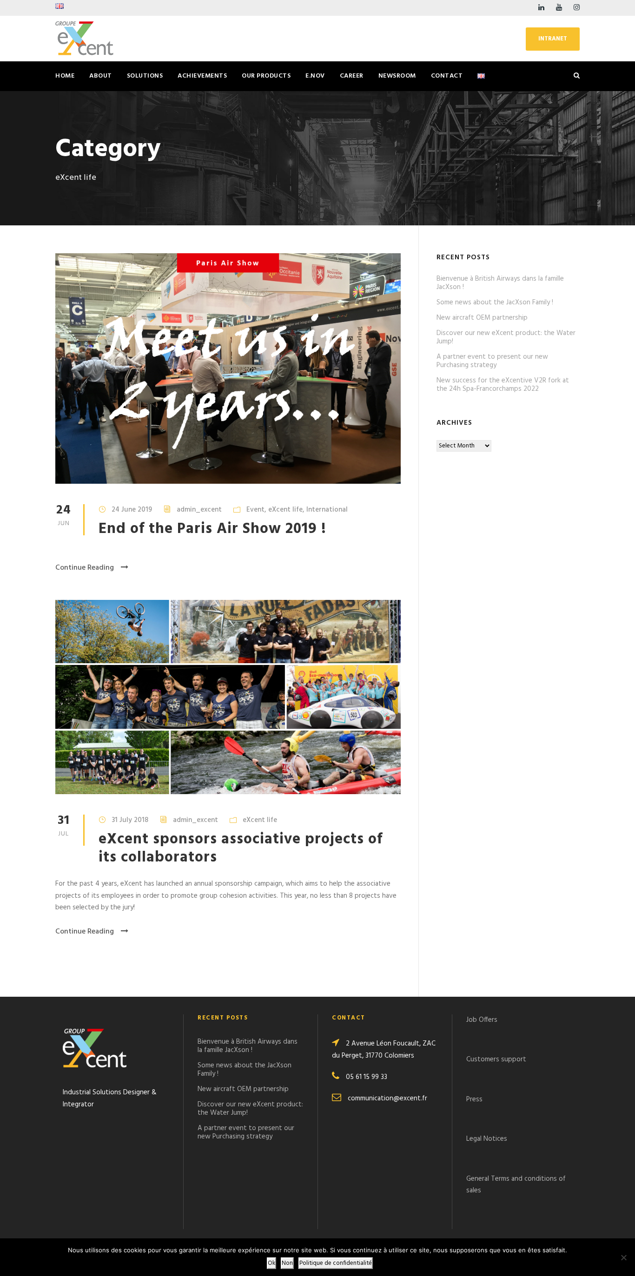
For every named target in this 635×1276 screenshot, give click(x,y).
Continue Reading (84, 568)
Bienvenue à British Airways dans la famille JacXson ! (500, 283)
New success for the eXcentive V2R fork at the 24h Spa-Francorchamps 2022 (503, 385)
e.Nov (315, 76)
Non (287, 1263)
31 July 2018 (130, 820)
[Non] (623, 1257)
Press (474, 1099)
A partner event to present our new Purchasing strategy (492, 361)
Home (64, 76)
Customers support (496, 1059)
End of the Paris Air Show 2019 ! (212, 529)
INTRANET (552, 39)
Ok (271, 1263)
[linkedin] (541, 7)
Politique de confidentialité (335, 1263)
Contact (447, 76)
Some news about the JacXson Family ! (495, 302)
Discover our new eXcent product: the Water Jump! (506, 337)
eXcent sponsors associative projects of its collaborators (241, 848)
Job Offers (481, 1020)
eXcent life (285, 509)
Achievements (202, 76)
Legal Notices (486, 1138)
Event (255, 509)
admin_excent (199, 509)
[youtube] (559, 7)
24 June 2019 (132, 509)
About (100, 76)
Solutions (145, 76)
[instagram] (577, 7)
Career (352, 76)
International (327, 509)
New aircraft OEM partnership (482, 317)
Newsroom (397, 76)
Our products (266, 76)
